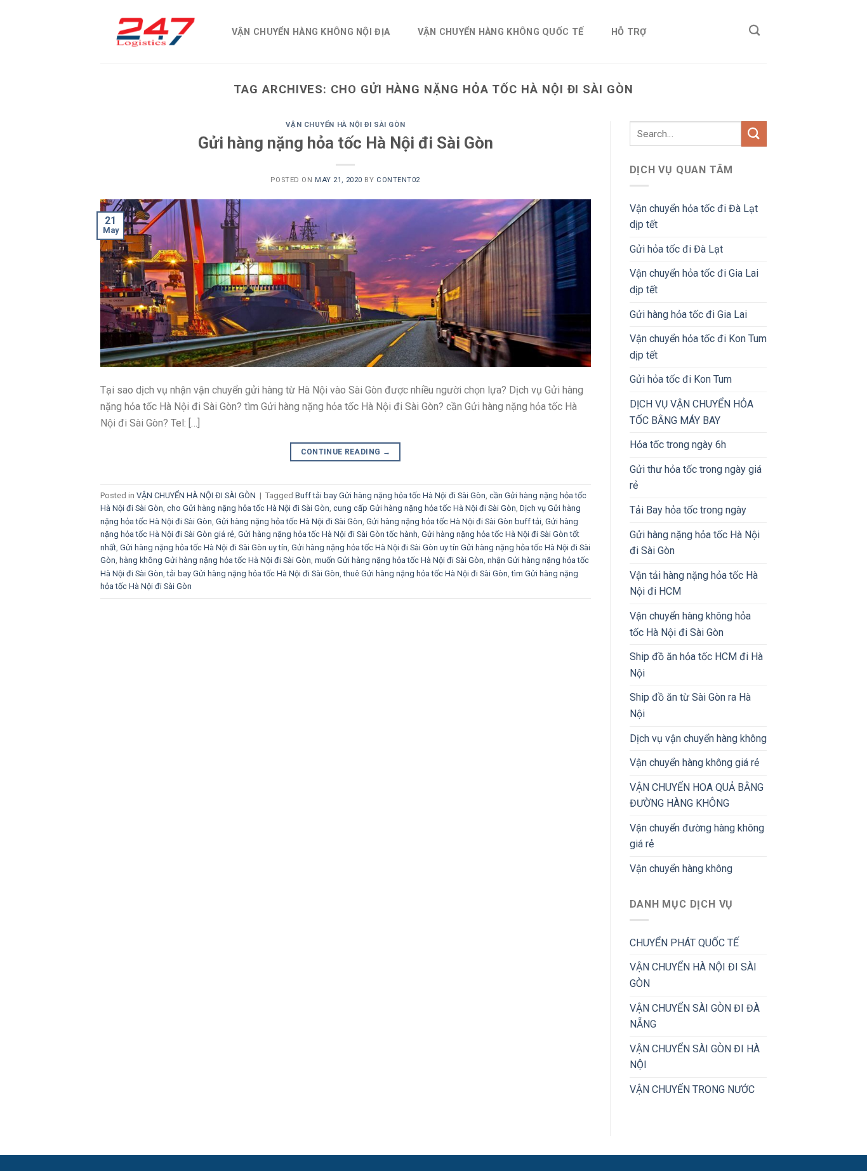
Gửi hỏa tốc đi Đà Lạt (676, 249)
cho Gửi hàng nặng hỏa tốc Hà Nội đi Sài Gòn (248, 508)
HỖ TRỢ (629, 32)
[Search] (754, 30)
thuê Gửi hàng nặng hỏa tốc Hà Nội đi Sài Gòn (425, 573)
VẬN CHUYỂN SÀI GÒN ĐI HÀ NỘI (695, 1057)
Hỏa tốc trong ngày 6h (678, 445)
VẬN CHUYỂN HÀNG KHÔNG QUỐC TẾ (500, 32)
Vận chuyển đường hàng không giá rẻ (697, 836)
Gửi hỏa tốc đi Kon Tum (681, 379)
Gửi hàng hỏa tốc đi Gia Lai (688, 314)
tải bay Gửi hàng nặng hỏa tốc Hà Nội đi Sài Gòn (253, 573)
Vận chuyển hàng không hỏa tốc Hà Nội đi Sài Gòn (690, 624)
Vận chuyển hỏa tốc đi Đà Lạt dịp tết (694, 216)
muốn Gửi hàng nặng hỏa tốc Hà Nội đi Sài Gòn (399, 560)
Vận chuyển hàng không (681, 869)
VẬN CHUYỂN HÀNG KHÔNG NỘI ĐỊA (311, 32)
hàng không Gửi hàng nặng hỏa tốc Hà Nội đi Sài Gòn (215, 560)
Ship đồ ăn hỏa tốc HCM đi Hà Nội (696, 665)
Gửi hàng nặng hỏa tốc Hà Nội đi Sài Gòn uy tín (204, 547)
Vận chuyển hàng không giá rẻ (694, 763)
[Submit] (754, 133)
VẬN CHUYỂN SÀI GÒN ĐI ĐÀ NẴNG (695, 1016)
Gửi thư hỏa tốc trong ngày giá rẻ (696, 477)
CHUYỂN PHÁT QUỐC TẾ (684, 943)
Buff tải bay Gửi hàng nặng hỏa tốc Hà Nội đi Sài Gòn (390, 495)
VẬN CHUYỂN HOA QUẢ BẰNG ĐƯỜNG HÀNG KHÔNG (697, 795)
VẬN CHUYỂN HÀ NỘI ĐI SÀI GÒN (345, 125)
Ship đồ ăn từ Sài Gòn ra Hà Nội (690, 705)
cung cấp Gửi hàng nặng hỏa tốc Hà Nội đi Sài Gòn (424, 508)
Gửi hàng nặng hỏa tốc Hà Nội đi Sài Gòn (345, 142)
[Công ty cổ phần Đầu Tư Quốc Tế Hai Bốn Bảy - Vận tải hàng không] (153, 31)
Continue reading (346, 451)
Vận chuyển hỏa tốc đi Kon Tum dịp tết (698, 347)
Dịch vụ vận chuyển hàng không (698, 738)
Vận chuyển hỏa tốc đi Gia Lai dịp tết (694, 281)
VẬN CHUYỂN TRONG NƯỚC (692, 1089)
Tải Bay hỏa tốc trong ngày (688, 510)
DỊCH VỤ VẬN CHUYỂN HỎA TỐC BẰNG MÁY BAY (691, 412)
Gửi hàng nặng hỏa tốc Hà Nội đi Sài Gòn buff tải (453, 521)
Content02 (398, 180)
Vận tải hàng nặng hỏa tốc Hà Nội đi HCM (694, 583)
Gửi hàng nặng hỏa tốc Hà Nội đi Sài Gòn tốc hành (328, 534)
